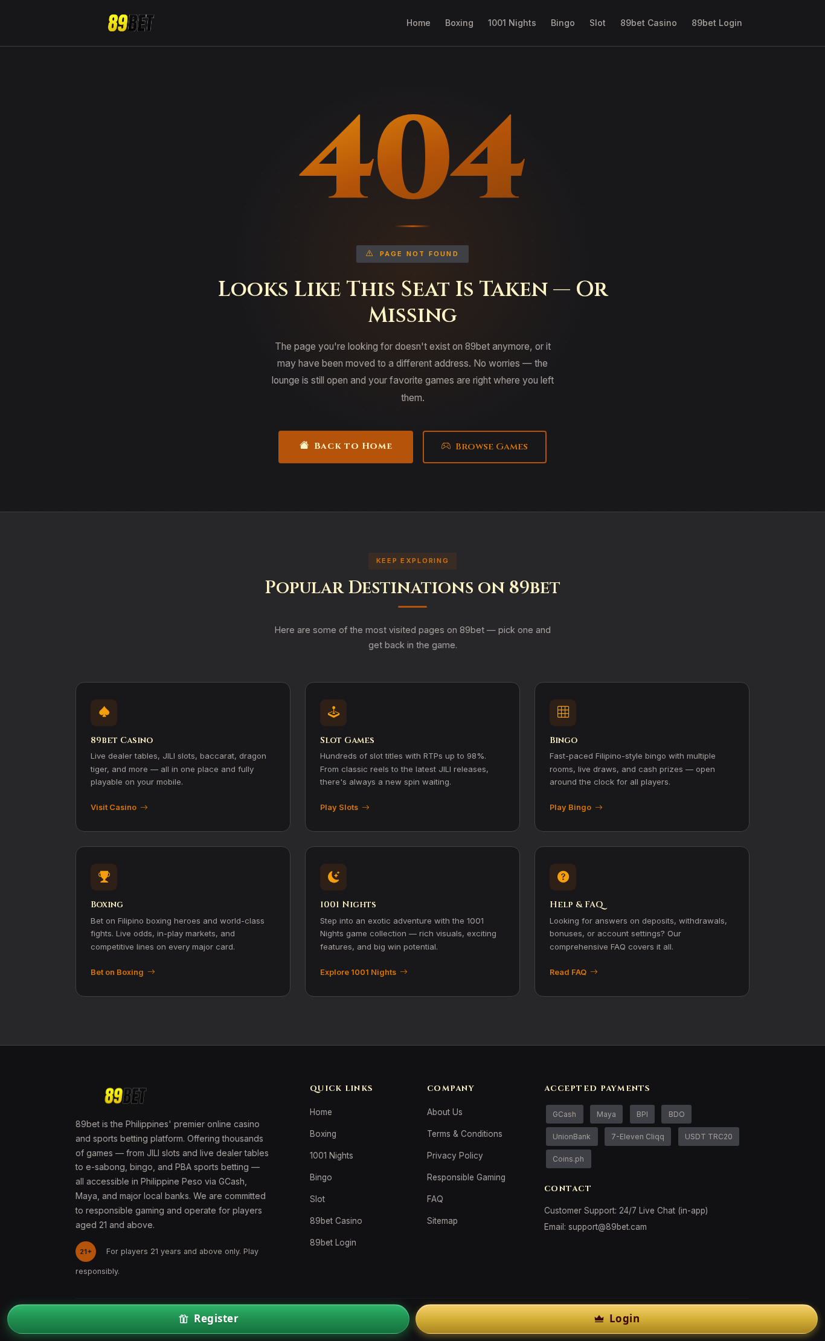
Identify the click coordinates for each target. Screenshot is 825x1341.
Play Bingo (570, 807)
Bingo (563, 23)
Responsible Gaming (466, 1177)
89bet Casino (648, 23)
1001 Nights (512, 23)
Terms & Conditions (464, 1134)
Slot (597, 23)
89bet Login (717, 23)
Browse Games (491, 446)
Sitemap (442, 1221)
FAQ (435, 1199)
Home (418, 23)
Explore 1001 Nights (358, 972)
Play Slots (339, 807)
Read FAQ (568, 972)
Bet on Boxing (117, 972)
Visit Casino (113, 807)
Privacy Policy (455, 1155)
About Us (445, 1112)
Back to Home (353, 446)
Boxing (459, 23)
